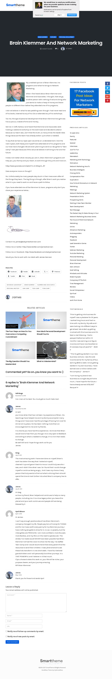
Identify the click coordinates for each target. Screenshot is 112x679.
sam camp (26, 288)
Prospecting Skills (76, 200)
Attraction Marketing (77, 230)
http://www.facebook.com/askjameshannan (43, 252)
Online (72, 227)
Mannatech (74, 156)
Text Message (75, 210)
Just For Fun (74, 150)
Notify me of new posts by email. (21, 636)
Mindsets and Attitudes (78, 273)
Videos (72, 297)
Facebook (73, 240)
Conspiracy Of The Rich (78, 280)
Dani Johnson (75, 267)
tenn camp (45, 288)
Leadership (74, 153)
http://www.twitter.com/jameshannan (37, 247)
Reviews (73, 287)
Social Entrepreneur (77, 290)
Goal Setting (74, 270)
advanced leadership (14, 285)
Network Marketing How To (80, 166)
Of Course (72, 15)
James (17, 297)
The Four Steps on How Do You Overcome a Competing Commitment (18, 334)
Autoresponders (76, 233)
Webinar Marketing (77, 250)
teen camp (35, 288)
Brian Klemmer (42, 37)
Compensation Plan (77, 176)
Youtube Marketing (77, 253)
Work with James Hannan (41, 257)
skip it (59, 15)
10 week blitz (74, 133)
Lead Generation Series (78, 243)
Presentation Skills (77, 196)
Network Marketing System (80, 193)
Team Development (77, 207)
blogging (73, 237)
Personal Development (66, 37)
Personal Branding (76, 257)
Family (72, 136)
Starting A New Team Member (80, 203)
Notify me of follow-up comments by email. (25, 631)
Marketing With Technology (80, 160)
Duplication (74, 180)
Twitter (72, 247)
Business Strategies (77, 170)
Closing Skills (75, 173)
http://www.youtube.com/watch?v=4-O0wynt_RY (25, 166)
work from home (76, 300)
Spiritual (73, 293)
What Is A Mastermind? (46, 361)
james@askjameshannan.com (28, 242)
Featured (53, 37)
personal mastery (13, 288)
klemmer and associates (46, 285)
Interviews (73, 146)
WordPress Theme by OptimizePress (52, 670)
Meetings (73, 190)
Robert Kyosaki (75, 277)
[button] (14, 206)
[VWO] (43, 15)
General (72, 143)
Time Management (77, 284)
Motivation (74, 163)
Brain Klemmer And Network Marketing (56, 42)
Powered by (38, 15)
